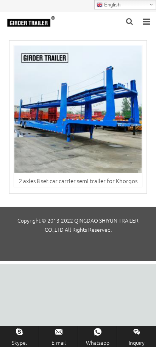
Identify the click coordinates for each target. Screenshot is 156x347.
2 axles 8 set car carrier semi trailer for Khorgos (78, 181)
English (111, 5)
